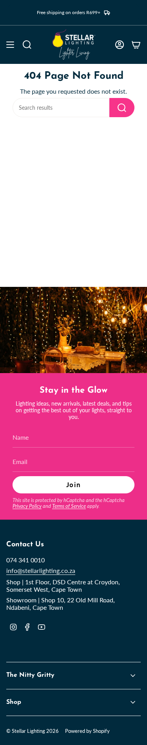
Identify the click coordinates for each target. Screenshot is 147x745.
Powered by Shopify (87, 731)
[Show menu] (10, 44)
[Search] (121, 107)
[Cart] (136, 44)
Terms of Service (69, 506)
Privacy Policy (27, 506)
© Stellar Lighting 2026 (32, 731)
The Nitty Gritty (30, 675)
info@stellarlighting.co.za (40, 570)
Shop (13, 702)
